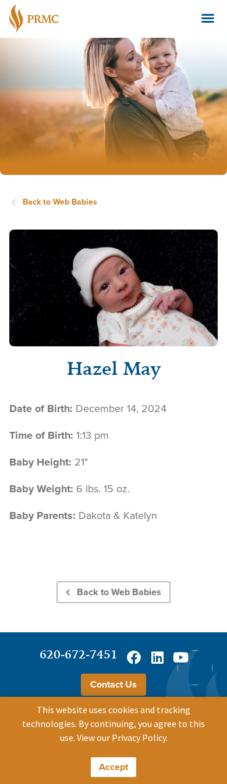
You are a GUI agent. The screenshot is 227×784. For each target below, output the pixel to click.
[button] (207, 18)
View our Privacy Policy (121, 737)
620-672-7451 (79, 654)
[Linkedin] (157, 657)
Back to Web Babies (60, 202)
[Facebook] (134, 657)
